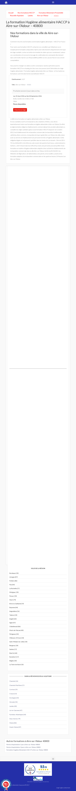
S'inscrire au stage (20, 110)
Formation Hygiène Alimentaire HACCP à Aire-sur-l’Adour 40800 (27, 750)
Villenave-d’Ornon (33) (16, 638)
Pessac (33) (13, 596)
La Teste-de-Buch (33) (16, 664)
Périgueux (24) (14, 634)
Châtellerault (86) (14, 626)
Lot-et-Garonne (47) (15, 710)
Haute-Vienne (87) (15, 727)
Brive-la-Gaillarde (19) (16, 603)
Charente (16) (13, 681)
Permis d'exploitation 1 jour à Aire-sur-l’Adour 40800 (23, 744)
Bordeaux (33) (13, 573)
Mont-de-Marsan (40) (16, 630)
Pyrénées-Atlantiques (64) (17, 714)
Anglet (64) (12, 619)
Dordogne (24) (14, 698)
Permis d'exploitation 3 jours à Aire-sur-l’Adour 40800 (23, 747)
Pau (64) (12, 584)
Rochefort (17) (14, 657)
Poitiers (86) (13, 581)
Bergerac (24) (13, 645)
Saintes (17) (13, 649)
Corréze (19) (13, 689)
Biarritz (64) (13, 653)
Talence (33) (13, 615)
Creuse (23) (13, 693)
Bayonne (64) (13, 607)
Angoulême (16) (14, 611)
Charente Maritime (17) (16, 685)
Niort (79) (12, 600)
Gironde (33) (13, 702)
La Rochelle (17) (14, 588)
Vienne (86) (13, 723)
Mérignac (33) (13, 592)
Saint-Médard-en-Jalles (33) (18, 642)
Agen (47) (12, 622)
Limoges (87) (13, 577)
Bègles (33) (13, 661)
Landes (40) (13, 706)
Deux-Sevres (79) (14, 719)
